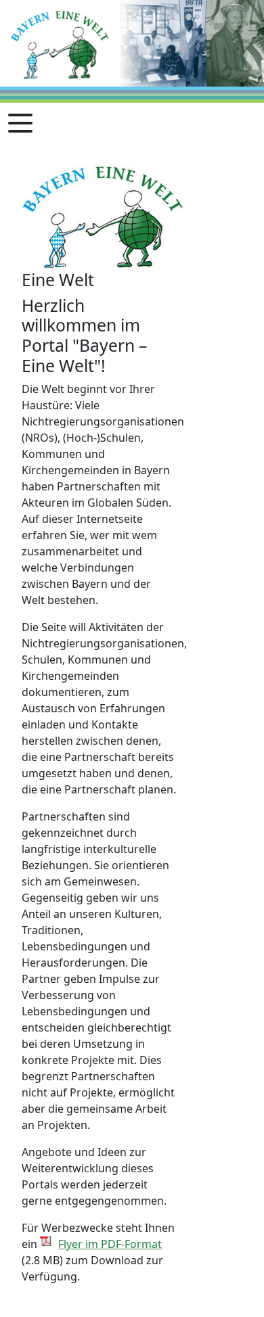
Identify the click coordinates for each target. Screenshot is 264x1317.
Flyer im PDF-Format (110, 1244)
